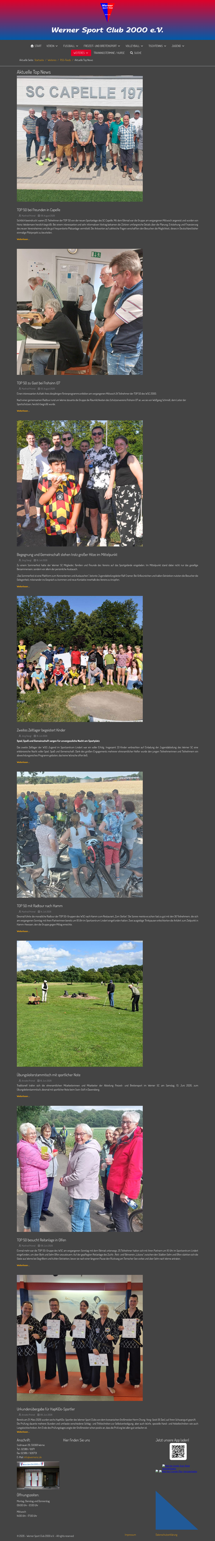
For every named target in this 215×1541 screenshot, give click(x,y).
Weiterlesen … (23, 239)
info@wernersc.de (33, 1457)
